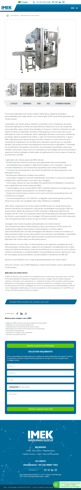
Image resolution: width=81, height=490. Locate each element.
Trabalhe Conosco (29, 454)
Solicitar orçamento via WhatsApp (40, 346)
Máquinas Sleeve (49, 451)
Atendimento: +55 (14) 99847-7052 (40, 465)
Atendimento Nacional (63, 104)
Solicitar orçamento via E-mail (40, 409)
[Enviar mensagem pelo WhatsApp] (56, 484)
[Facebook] (53, 2)
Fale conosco (37, 451)
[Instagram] (63, 2)
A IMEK (28, 451)
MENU (72, 8)
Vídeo (39, 104)
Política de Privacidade (50, 454)
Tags (48, 104)
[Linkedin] (52, 470)
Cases (39, 454)
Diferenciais (27, 104)
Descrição (14, 104)
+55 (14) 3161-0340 (43, 2)
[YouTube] (56, 2)
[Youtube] (49, 470)
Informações (15, 15)
